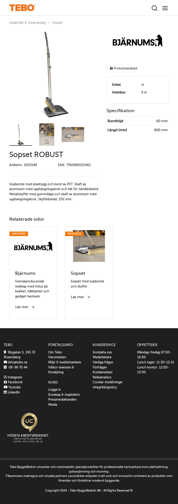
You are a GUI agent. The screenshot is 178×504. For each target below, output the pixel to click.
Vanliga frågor (103, 362)
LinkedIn (13, 392)
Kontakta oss (102, 352)
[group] (54, 75)
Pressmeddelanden (62, 399)
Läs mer (22, 307)
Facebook (14, 382)
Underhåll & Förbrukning (27, 23)
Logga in (54, 389)
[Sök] (154, 8)
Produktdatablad (123, 68)
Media (52, 404)
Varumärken (57, 357)
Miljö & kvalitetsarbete (64, 362)
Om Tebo (55, 352)
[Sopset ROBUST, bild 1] (54, 75)
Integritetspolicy (105, 387)
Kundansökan (102, 372)
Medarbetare (102, 357)
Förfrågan (100, 367)
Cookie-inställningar (108, 382)
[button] (20, 134)
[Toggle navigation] (165, 8)
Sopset (57, 23)
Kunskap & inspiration (64, 394)
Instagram (14, 377)
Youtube (14, 387)
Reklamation (102, 377)
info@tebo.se (17, 362)
